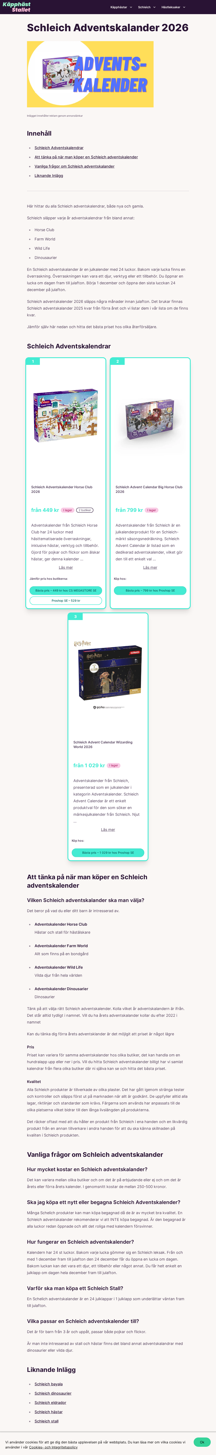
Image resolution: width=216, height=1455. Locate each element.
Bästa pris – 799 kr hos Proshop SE (150, 590)
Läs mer (66, 567)
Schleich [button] (144, 7)
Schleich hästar (49, 1412)
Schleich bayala (49, 1384)
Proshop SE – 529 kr (66, 600)
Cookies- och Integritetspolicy (53, 1447)
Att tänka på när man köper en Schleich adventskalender (86, 157)
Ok (202, 1442)
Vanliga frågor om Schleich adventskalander (75, 166)
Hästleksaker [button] (171, 7)
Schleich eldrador (50, 1402)
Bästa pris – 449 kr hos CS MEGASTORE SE (65, 590)
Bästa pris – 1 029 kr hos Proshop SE (108, 852)
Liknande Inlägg (49, 175)
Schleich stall (46, 1421)
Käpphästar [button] (119, 7)
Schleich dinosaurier (53, 1393)
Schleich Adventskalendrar (59, 148)
